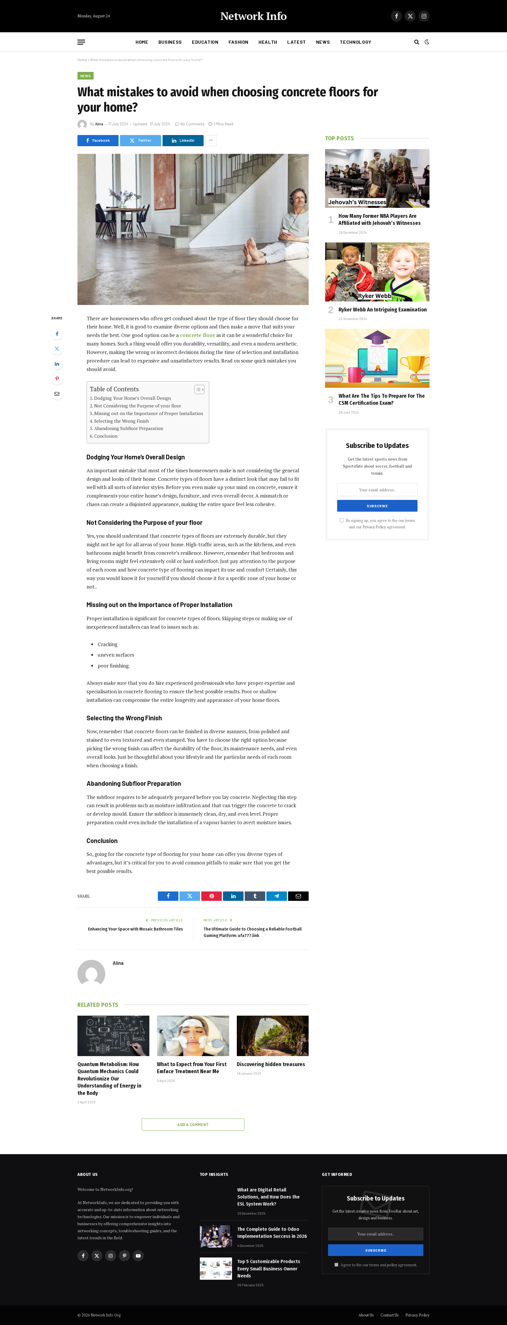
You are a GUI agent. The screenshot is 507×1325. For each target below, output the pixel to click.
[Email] (57, 393)
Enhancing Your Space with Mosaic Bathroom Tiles (135, 929)
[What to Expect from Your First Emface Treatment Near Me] (193, 1036)
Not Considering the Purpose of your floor (137, 406)
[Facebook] (57, 334)
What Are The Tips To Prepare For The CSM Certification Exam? (382, 399)
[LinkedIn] (57, 364)
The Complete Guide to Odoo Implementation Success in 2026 (272, 1232)
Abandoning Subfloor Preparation (128, 428)
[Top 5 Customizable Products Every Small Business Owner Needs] (216, 1268)
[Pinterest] (57, 379)
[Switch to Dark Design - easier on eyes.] (426, 42)
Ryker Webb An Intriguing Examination (383, 309)
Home (142, 42)
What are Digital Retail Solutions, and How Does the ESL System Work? (268, 1197)
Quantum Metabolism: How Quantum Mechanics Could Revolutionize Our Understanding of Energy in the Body (109, 1078)
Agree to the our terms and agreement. (378, 1264)
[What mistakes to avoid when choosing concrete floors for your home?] (193, 229)
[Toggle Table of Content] (196, 390)
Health (267, 42)
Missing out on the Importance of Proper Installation (148, 413)
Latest (296, 42)
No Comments (192, 124)
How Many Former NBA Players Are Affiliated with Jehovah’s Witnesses (380, 219)
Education (205, 42)
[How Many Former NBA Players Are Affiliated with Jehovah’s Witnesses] (377, 178)
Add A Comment (193, 1124)
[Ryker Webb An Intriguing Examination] (377, 271)
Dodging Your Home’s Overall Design (132, 398)
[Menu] (81, 42)
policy (392, 1264)
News (323, 42)
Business (170, 42)
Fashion (239, 42)
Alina (99, 124)
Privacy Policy (374, 527)
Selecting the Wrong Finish (121, 421)
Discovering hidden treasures (271, 1064)
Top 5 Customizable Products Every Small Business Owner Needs (268, 1268)
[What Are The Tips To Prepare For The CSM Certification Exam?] (377, 358)
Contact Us (390, 1315)
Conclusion (105, 436)
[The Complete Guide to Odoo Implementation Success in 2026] (216, 1236)
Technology (355, 42)
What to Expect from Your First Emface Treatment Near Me (192, 1068)
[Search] (416, 42)
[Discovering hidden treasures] (273, 1036)
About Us (366, 1315)
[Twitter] (57, 349)
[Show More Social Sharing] (211, 140)
